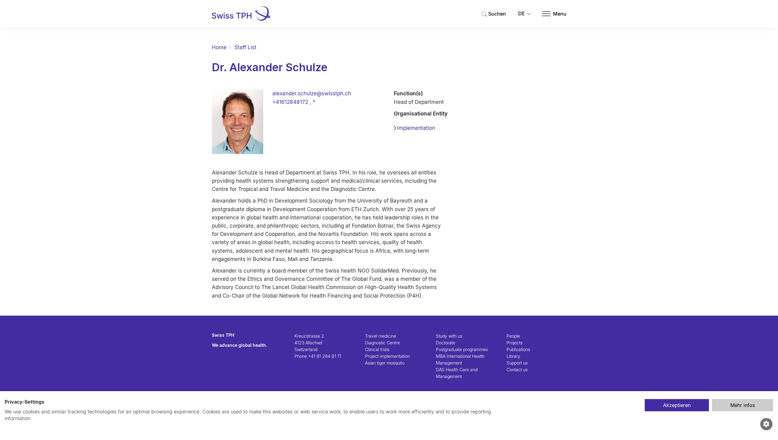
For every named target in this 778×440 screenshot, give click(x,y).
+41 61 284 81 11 (324, 356)
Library (513, 356)
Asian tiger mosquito (384, 362)
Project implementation (387, 356)
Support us (517, 362)
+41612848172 (290, 102)
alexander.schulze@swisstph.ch (311, 93)
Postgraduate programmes (462, 349)
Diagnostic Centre (382, 342)
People (513, 336)
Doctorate (445, 342)
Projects (514, 342)
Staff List (245, 47)
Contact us (517, 369)
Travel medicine (380, 336)
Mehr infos (742, 405)
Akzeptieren (677, 405)
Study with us (449, 336)
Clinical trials (377, 349)
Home (219, 47)
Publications (518, 349)
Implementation (416, 128)
